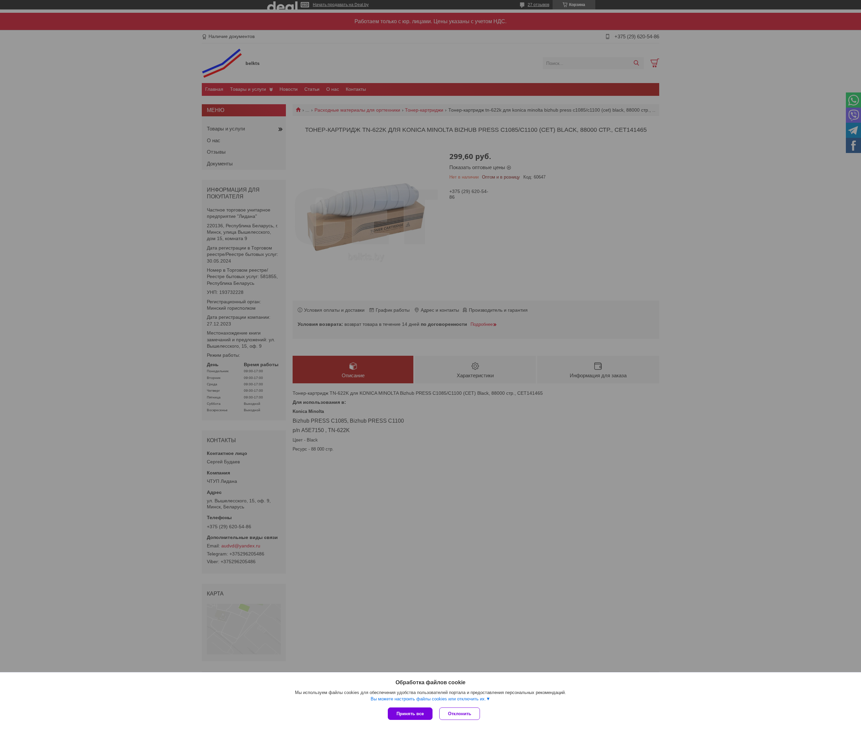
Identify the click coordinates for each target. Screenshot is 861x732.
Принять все (410, 713)
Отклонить (459, 713)
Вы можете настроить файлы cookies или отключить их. (428, 698)
